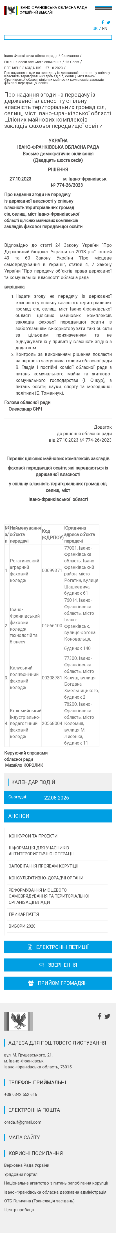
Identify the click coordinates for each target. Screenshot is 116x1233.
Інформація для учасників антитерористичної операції (41, 850)
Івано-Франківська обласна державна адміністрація (55, 1192)
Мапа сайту (24, 1137)
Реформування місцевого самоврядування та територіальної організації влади (49, 896)
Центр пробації (19, 1209)
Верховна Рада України (26, 1165)
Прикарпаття (24, 914)
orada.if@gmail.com (22, 1122)
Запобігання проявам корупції (43, 866)
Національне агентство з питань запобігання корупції (56, 1183)
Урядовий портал (20, 1174)
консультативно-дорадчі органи (46, 878)
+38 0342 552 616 (20, 1094)
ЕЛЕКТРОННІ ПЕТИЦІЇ (62, 947)
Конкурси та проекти (33, 836)
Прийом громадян (63, 983)
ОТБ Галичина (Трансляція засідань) (39, 1201)
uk (95, 28)
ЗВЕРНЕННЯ (62, 965)
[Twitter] (109, 22)
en (104, 28)
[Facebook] (103, 22)
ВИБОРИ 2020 (22, 926)
